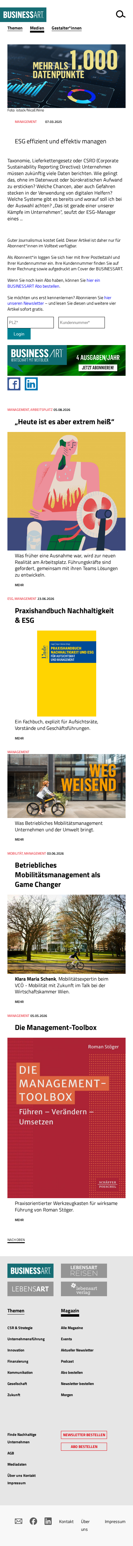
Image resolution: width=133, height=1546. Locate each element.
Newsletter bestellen (77, 1383)
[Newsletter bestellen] (18, 1521)
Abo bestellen (72, 1372)
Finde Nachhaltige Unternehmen (21, 1438)
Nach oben (16, 1240)
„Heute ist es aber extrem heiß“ (64, 421)
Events (66, 1339)
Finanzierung (17, 1361)
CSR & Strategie (19, 1328)
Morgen (67, 1395)
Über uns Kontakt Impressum (21, 1479)
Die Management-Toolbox (56, 1027)
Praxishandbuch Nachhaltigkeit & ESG (64, 615)
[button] (18, 28)
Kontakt (66, 1521)
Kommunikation (20, 1372)
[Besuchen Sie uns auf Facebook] (33, 1521)
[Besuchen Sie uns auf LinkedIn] (48, 1521)
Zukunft (13, 1395)
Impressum (115, 1521)
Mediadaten (17, 1464)
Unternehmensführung (26, 1339)
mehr (19, 584)
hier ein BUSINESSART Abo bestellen (53, 283)
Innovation (15, 1350)
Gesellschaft (17, 1383)
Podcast (67, 1361)
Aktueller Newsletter (77, 1350)
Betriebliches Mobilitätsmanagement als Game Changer (57, 874)
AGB (10, 1453)
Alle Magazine (72, 1328)
